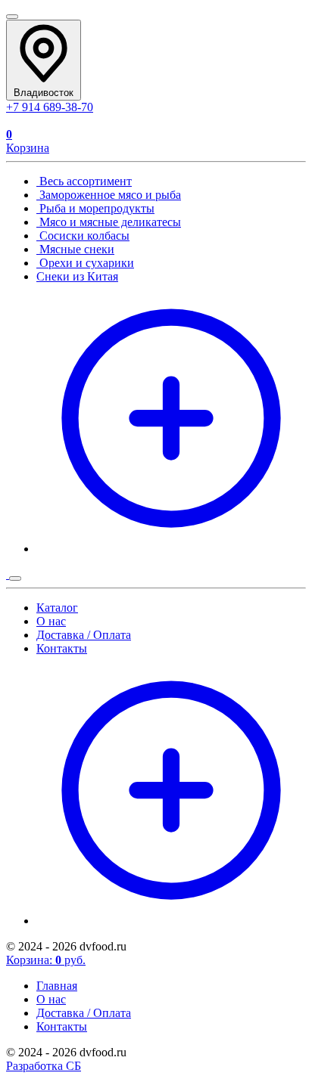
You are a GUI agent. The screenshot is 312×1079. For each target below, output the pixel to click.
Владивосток (43, 92)
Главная (56, 985)
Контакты (61, 648)
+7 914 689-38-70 (49, 107)
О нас (51, 621)
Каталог (57, 607)
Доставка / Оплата (83, 634)
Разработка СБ (43, 1065)
